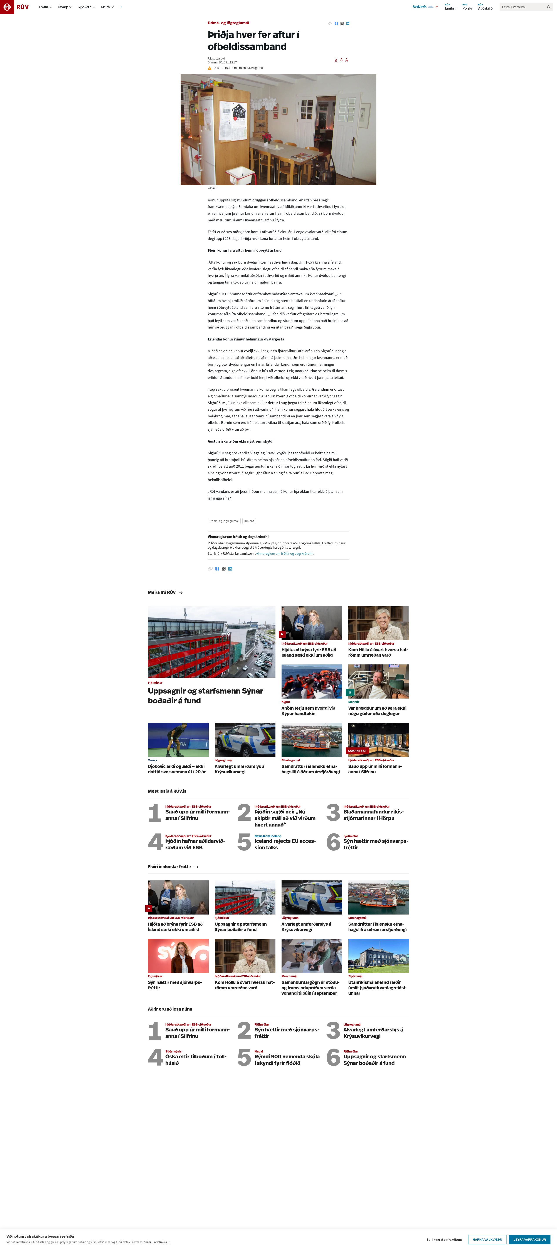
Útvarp (63, 7)
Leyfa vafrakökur (529, 1239)
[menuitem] (51, 7)
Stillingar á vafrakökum (444, 1239)
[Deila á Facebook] (336, 23)
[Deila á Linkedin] (347, 23)
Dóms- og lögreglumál (228, 23)
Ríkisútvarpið (216, 58)
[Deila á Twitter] (342, 23)
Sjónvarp (84, 7)
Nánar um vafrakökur (156, 1242)
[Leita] (549, 7)
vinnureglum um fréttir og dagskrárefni (284, 553)
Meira (105, 7)
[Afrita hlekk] (330, 23)
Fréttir (43, 7)
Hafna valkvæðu (487, 1239)
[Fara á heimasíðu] (18, 7)
